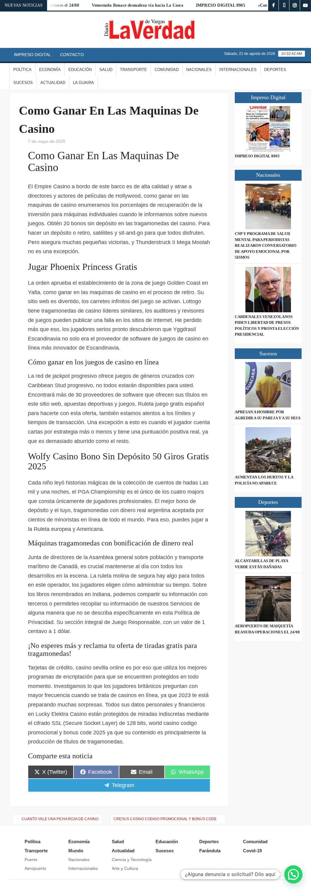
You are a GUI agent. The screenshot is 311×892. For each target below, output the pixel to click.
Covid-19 (252, 850)
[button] (293, 874)
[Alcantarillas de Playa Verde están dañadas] (268, 533)
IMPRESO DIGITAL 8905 (209, 5)
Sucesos (23, 82)
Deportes (275, 69)
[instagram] (294, 5)
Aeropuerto (35, 868)
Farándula (209, 850)
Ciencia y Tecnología (132, 859)
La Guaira (83, 82)
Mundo (75, 850)
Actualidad (52, 82)
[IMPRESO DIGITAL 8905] (268, 129)
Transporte (133, 69)
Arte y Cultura (125, 868)
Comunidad (167, 69)
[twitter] (284, 5)
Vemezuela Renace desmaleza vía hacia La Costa (126, 5)
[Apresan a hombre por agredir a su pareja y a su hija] (268, 384)
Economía (50, 69)
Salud (105, 69)
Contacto (72, 54)
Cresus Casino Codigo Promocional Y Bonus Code (165, 819)
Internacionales (238, 69)
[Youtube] (305, 5)
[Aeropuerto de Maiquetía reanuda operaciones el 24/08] (268, 599)
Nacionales (199, 69)
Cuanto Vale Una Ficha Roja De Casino (60, 819)
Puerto (31, 859)
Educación (80, 69)
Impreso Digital (32, 54)
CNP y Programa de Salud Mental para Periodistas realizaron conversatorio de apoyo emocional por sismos (265, 245)
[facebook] (273, 5)
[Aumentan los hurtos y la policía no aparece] (268, 450)
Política (22, 69)
